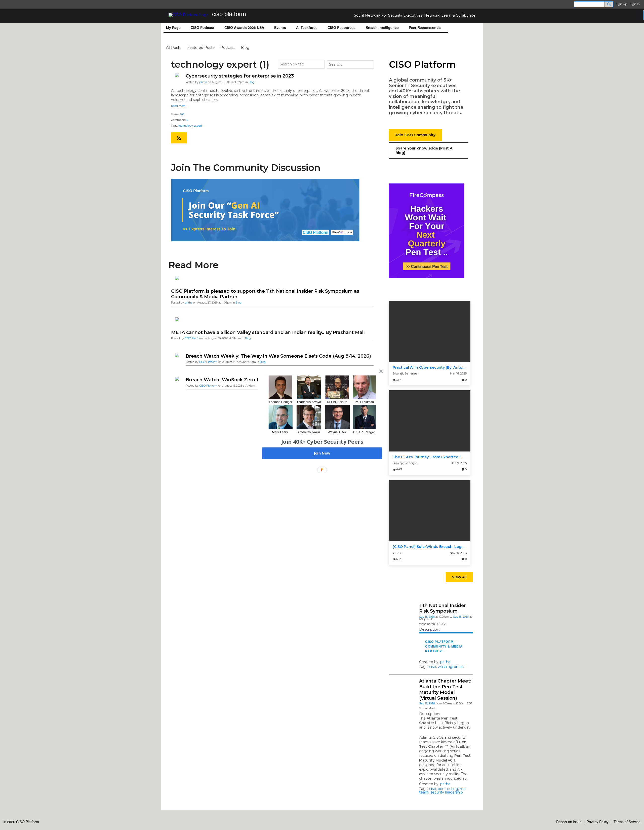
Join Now (322, 453)
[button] (322, 441)
